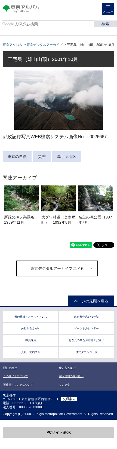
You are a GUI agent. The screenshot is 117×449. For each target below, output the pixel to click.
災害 (42, 156)
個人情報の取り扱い (71, 376)
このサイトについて (15, 376)
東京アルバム (12, 45)
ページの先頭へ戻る (91, 301)
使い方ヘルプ (67, 367)
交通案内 (69, 399)
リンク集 (64, 384)
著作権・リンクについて (18, 384)
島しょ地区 (66, 156)
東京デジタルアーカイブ (45, 45)
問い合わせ (10, 367)
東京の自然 (17, 156)
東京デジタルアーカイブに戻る (57, 268)
